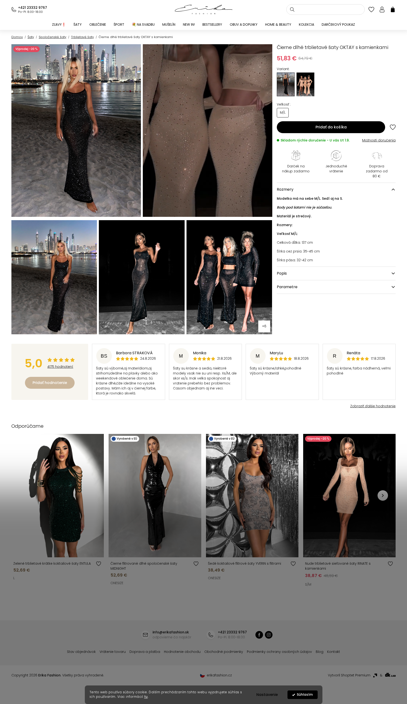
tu (146, 696)
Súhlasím (305, 694)
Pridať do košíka (331, 127)
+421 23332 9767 (32, 7)
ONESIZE (116, 583)
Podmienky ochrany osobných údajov (279, 651)
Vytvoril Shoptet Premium (349, 675)
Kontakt (333, 651)
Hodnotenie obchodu (182, 651)
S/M (308, 584)
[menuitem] (59, 24)
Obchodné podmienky (223, 651)
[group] (305, 84)
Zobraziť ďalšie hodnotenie (373, 406)
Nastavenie (267, 694)
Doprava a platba (144, 651)
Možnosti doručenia (379, 140)
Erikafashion (259, 635)
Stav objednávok (81, 651)
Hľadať (292, 9)
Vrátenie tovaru (113, 651)
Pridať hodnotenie (50, 382)
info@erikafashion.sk (171, 632)
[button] (383, 495)
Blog (319, 651)
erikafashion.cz (269, 635)
